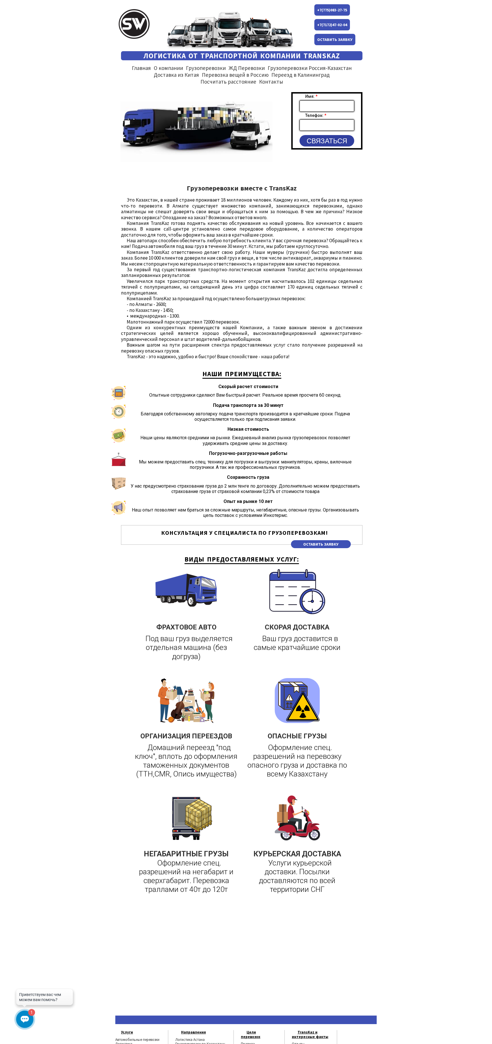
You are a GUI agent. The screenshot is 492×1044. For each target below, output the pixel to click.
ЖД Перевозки (247, 68)
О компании (168, 68)
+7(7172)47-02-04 (332, 24)
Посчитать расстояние (228, 81)
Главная (141, 68)
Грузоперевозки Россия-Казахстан (310, 68)
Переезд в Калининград (300, 74)
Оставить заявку (334, 39)
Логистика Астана (190, 1039)
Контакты (271, 81)
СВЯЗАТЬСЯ (327, 141)
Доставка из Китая (176, 74)
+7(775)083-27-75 (332, 10)
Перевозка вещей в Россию (235, 74)
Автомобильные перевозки (137, 1039)
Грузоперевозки (206, 68)
